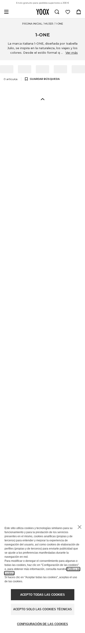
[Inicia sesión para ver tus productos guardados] (67, 11)
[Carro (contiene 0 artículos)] (78, 11)
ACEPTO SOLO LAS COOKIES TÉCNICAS (42, 609)
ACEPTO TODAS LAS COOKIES (42, 594)
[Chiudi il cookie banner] (79, 527)
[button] (42, 98)
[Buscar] (56, 11)
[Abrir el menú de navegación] (6, 11)
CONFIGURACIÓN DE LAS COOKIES (42, 624)
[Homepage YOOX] (42, 11)
